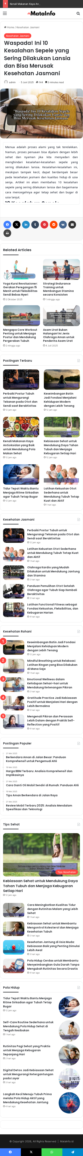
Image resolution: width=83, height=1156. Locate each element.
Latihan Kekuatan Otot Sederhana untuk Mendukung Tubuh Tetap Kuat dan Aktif (61, 495)
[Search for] (78, 14)
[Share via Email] (72, 224)
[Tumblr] (35, 224)
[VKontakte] (63, 224)
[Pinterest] (44, 224)
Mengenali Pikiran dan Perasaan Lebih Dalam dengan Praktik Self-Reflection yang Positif (51, 720)
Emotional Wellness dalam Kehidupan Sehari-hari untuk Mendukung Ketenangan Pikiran (49, 683)
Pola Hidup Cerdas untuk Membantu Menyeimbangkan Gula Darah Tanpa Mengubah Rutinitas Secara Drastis (53, 965)
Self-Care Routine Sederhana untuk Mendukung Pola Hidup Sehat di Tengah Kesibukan (28, 1026)
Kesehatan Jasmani (27, 27)
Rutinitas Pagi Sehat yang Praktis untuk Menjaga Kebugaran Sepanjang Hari (26, 1050)
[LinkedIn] (26, 224)
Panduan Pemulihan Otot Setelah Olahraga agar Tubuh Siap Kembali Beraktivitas (52, 590)
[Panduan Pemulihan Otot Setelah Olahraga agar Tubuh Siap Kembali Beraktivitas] (13, 591)
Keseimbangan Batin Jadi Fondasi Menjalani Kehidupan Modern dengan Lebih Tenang (60, 400)
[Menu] (5, 14)
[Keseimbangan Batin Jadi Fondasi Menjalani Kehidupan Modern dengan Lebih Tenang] (62, 379)
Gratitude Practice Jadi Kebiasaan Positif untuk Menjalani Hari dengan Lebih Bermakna (52, 702)
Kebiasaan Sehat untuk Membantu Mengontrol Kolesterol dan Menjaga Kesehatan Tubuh (53, 927)
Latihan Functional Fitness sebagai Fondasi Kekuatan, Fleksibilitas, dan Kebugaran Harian (52, 609)
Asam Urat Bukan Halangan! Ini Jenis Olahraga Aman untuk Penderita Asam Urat (58, 335)
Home (10, 27)
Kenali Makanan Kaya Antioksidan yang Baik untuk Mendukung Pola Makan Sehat (19, 447)
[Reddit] (54, 224)
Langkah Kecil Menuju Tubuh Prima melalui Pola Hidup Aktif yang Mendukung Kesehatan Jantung (27, 1098)
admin (12, 82)
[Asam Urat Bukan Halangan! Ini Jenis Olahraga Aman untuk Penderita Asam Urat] (61, 315)
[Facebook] (7, 224)
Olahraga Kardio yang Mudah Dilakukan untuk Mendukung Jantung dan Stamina (53, 571)
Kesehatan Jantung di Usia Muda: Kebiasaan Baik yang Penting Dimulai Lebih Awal (53, 946)
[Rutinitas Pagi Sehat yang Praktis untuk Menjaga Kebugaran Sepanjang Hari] (69, 1055)
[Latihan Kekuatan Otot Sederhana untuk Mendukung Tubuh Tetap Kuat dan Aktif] (62, 474)
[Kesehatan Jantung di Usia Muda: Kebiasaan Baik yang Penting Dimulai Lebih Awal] (13, 947)
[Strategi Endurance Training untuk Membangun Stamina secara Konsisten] (61, 269)
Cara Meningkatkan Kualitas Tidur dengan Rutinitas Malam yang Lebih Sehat (52, 909)
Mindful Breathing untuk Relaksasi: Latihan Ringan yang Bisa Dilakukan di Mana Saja (52, 665)
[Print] (7, 233)
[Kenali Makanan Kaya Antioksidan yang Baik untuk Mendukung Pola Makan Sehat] (21, 427)
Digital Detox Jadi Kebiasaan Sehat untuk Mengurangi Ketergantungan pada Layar (28, 1074)
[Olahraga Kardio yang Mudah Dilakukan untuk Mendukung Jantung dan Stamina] (13, 572)
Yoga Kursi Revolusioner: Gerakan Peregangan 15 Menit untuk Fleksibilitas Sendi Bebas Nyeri (20, 289)
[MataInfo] (41, 13)
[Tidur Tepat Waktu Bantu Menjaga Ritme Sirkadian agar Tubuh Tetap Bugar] (21, 474)
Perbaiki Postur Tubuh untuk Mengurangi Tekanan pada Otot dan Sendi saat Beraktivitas (20, 400)
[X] (16, 224)
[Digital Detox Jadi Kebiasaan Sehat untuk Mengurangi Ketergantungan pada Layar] (69, 1079)
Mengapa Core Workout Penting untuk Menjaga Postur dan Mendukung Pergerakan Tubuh (20, 335)
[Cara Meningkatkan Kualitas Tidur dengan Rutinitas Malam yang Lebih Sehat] (13, 910)
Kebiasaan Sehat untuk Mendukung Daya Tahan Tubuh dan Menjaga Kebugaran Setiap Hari (61, 447)
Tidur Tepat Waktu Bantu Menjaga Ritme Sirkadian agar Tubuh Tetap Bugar (21, 493)
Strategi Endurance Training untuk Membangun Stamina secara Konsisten (58, 289)
